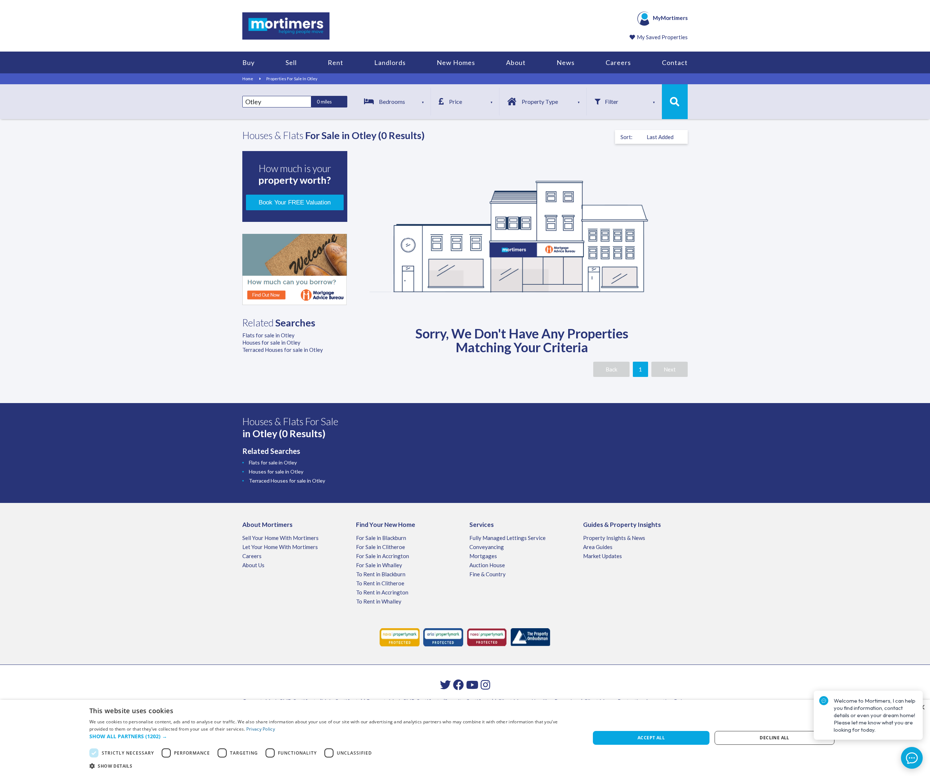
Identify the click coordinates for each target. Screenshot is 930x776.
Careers (618, 62)
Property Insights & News (614, 538)
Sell (291, 62)
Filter (611, 101)
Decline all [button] (774, 738)
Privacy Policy (260, 729)
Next (670, 369)
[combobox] (276, 101)
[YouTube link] (472, 684)
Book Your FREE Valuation (295, 202)
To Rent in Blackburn (380, 574)
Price (455, 101)
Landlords (390, 62)
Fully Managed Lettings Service (507, 538)
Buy (248, 62)
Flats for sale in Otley (268, 335)
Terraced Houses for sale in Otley (282, 349)
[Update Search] (675, 101)
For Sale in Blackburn (381, 538)
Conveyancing (486, 547)
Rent (335, 62)
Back (611, 369)
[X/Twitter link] (445, 684)
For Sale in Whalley (379, 565)
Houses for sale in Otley (271, 342)
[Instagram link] (485, 684)
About (516, 62)
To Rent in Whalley (378, 601)
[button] (332, 736)
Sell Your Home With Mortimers (280, 538)
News (566, 62)
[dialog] (465, 738)
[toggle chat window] (912, 758)
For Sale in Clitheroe (380, 547)
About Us (253, 565)
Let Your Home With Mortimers (280, 547)
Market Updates (602, 556)
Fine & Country (487, 574)
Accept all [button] (651, 738)
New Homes (456, 62)
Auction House (487, 565)
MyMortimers (670, 18)
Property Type (540, 101)
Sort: (626, 137)
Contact (675, 62)
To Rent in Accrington (382, 592)
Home (247, 78)
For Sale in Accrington (382, 556)
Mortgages (483, 556)
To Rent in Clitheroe (380, 583)
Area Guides (597, 547)
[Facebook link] (458, 684)
